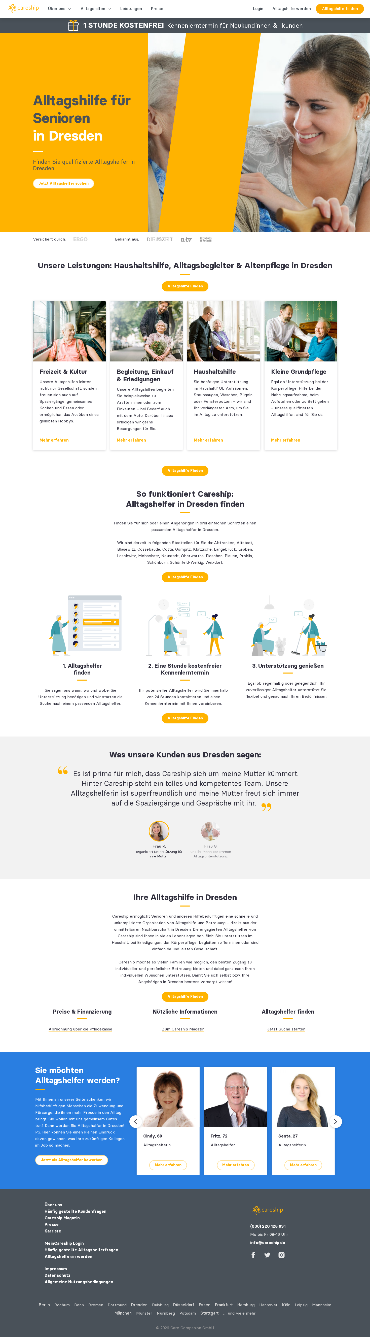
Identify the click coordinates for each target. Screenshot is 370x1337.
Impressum (56, 1268)
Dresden (139, 1304)
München (123, 1313)
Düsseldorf (183, 1304)
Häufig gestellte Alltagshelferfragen (81, 1250)
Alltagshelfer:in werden (68, 1256)
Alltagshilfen (93, 8)
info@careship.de (267, 1242)
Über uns (56, 8)
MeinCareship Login (64, 1243)
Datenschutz (57, 1275)
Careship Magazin (62, 1218)
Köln (286, 1304)
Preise (157, 8)
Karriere (53, 1231)
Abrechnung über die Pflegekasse (80, 1029)
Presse (52, 1224)
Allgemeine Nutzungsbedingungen (79, 1282)
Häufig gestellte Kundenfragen (75, 1211)
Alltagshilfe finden (340, 8)
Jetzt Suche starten (286, 1029)
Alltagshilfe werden (291, 8)
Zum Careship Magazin (183, 1029)
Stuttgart (209, 1313)
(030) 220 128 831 (267, 1226)
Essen (204, 1304)
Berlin (44, 1304)
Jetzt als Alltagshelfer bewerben (71, 1160)
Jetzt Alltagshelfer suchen (64, 183)
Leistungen (131, 8)
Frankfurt (224, 1304)
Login (258, 8)
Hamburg (246, 1304)
